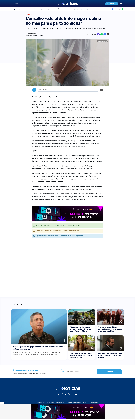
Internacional (66, 9)
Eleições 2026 (16, 9)
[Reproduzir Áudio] (34, 90)
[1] (39, 326)
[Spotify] (122, 9)
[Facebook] (112, 9)
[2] (81, 317)
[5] (110, 343)
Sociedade (51, 9)
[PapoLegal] (98, 34)
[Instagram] (110, 9)
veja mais (119, 305)
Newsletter (41, 402)
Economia (42, 9)
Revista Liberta (89, 9)
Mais (97, 9)
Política (34, 9)
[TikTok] (120, 9)
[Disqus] (67, 266)
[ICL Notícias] (67, 3)
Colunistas (26, 9)
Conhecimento (77, 9)
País (58, 9)
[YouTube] (115, 9)
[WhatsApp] (101, 34)
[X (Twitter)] (117, 9)
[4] (81, 343)
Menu (16, 3)
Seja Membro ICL (111, 3)
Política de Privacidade (90, 402)
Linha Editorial (61, 402)
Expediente (50, 402)
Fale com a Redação (74, 402)
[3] (110, 317)
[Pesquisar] (121, 3)
